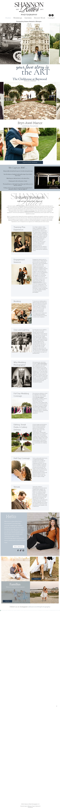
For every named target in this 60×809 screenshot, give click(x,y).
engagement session (37, 281)
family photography (42, 363)
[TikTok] (21, 550)
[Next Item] (56, 706)
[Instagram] (52, 15)
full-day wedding (40, 397)
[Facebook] (50, 15)
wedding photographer (29, 211)
